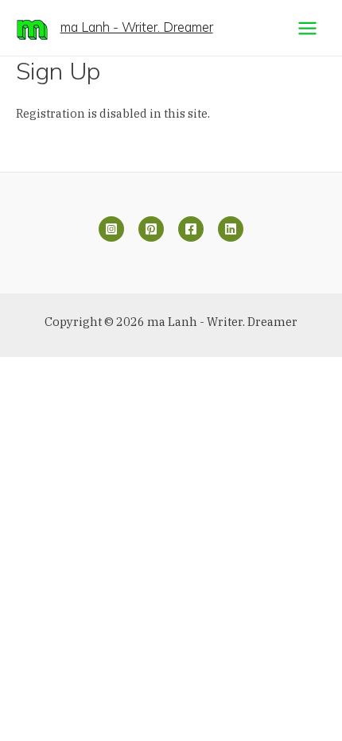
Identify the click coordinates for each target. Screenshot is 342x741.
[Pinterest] (151, 229)
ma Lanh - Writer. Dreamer (136, 27)
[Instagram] (111, 229)
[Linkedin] (230, 229)
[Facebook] (191, 229)
